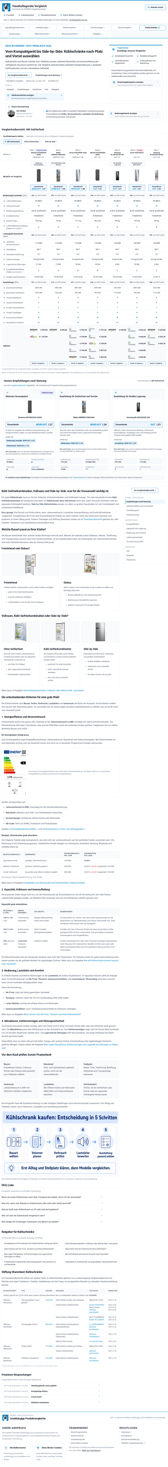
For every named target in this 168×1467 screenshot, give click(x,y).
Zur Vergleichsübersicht (18, 75)
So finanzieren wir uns (78, 20)
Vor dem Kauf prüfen (134, 542)
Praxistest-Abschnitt (93, 519)
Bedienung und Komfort (136, 533)
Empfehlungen (23, 89)
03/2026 (49, 1300)
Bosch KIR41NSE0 (96, 1305)
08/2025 (49, 1324)
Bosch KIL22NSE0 (96, 1320)
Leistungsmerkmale (134, 537)
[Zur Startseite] (6, 7)
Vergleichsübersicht (18, 385)
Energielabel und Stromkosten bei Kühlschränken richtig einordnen (54, 883)
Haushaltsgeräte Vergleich (29, 6)
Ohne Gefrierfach (31, 142)
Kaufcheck (37, 89)
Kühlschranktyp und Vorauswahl (139, 506)
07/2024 (49, 1346)
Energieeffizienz (132, 524)
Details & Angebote (38, 363)
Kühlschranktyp (132, 515)
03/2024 (49, 1358)
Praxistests (131, 560)
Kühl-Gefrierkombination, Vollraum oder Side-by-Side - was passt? (54, 690)
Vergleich (10, 89)
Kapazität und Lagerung (136, 528)
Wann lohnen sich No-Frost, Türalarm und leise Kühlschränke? (52, 1014)
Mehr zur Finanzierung (91, 1450)
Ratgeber (55, 89)
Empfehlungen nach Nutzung (48, 75)
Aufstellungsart (132, 510)
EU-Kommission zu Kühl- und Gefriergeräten (63, 829)
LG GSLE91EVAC (96, 1341)
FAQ (46, 89)
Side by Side (50, 142)
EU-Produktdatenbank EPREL (23, 829)
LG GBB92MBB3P (96, 1324)
